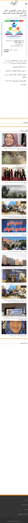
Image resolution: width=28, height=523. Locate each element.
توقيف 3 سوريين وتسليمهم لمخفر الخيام (16, 251)
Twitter (17, 20)
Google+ (21, 20)
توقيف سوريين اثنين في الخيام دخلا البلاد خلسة (15, 199)
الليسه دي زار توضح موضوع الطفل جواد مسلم (15, 267)
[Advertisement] (14, 101)
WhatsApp (7, 20)
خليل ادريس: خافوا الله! (20, 165)
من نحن (26, 500)
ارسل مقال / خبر (24, 504)
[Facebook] (15, 519)
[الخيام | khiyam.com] (14, 3)
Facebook (12, 20)
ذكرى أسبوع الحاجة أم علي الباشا (18, 335)
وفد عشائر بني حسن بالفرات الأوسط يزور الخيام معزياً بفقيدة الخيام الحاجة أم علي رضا (15, 216)
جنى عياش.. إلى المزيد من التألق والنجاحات (16, 284)
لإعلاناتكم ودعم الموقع (23, 514)
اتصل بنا (26, 509)
